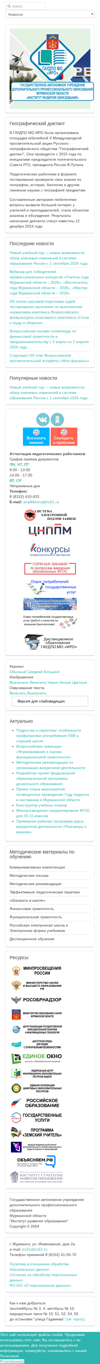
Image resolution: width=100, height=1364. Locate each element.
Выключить (19, 682)
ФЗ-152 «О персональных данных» (40, 1285)
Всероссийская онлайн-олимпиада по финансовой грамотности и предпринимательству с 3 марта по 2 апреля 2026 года (49, 339)
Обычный (18, 672)
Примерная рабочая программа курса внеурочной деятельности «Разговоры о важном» (51, 826)
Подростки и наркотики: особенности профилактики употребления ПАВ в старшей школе (48, 735)
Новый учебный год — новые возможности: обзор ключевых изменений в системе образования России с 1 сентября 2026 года (48, 258)
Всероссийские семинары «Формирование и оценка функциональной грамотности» (43, 751)
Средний (35, 672)
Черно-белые (59, 682)
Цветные (79, 682)
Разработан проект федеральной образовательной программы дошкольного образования (45, 778)
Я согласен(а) (12, 1361)
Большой (51, 672)
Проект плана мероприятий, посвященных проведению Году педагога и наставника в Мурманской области (52, 794)
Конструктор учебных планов (41, 805)
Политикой (9, 1356)
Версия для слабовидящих (41, 701)
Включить (38, 682)
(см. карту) (75, 1319)
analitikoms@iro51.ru (41, 502)
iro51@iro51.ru (34, 1249)
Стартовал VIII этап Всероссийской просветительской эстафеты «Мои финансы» (49, 358)
